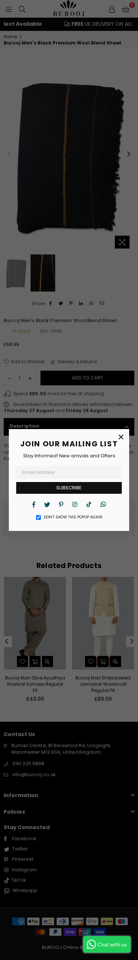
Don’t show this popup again (73, 517)
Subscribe (69, 487)
